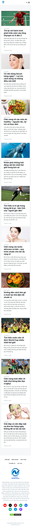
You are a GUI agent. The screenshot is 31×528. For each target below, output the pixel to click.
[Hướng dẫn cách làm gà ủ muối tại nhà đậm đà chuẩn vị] (15, 280)
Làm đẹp (6, 71)
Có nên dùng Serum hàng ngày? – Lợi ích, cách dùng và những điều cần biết (13, 77)
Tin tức (19, 463)
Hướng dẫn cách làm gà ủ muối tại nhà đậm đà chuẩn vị (15, 294)
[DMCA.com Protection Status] (15, 515)
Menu (29, 2)
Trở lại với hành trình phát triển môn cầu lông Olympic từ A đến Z (15, 33)
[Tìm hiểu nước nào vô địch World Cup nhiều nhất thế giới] (15, 325)
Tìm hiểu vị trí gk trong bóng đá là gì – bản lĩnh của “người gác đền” (14, 208)
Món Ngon (7, 117)
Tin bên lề (7, 160)
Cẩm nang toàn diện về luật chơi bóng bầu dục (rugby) (14, 381)
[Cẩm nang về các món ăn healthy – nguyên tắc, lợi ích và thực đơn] (15, 107)
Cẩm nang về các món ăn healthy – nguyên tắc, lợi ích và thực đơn (15, 121)
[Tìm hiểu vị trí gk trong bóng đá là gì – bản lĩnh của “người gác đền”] (15, 193)
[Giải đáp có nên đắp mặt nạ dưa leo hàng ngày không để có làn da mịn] (15, 411)
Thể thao (6, 28)
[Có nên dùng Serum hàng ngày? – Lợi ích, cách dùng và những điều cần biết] (15, 61)
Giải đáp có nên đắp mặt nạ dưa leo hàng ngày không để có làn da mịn (15, 426)
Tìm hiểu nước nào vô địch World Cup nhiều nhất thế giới (14, 340)
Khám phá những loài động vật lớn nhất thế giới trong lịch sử (14, 165)
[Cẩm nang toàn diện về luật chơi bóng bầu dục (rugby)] (15, 366)
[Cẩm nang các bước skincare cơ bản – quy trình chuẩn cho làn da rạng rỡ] (15, 234)
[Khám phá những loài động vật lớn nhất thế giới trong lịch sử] (15, 150)
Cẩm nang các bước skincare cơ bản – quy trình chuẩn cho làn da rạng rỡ (14, 250)
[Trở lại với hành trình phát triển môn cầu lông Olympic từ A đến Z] (15, 18)
